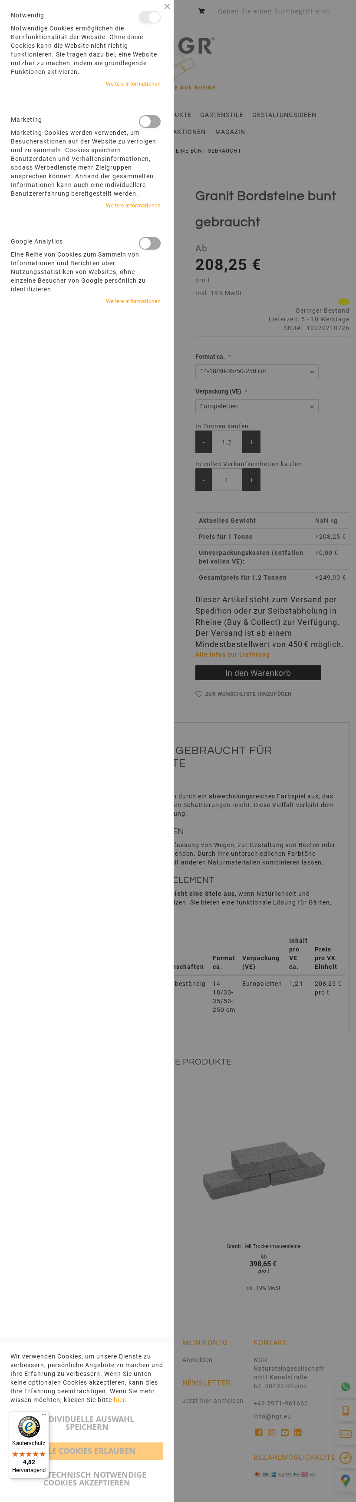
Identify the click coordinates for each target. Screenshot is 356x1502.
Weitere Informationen (133, 84)
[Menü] (44, 1416)
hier (119, 1399)
